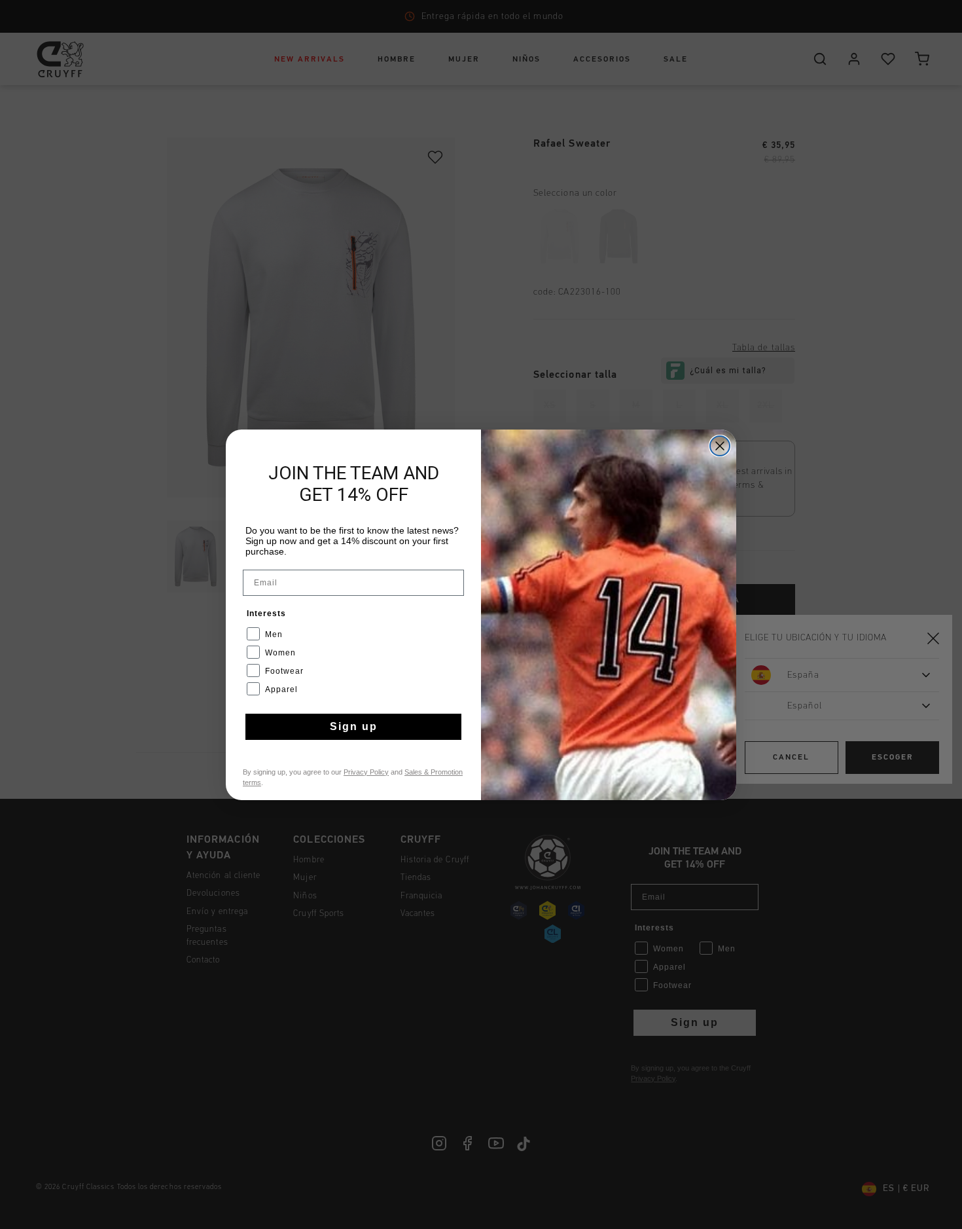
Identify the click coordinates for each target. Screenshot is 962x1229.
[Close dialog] (720, 446)
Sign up (354, 726)
